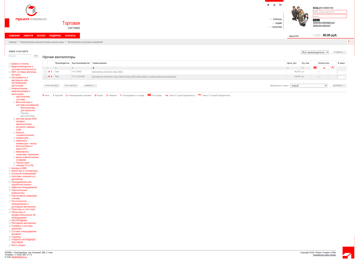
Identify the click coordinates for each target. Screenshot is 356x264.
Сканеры (16, 237)
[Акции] (277, 23)
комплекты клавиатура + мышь (26, 142)
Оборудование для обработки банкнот (21, 183)
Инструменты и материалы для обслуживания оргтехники (19, 81)
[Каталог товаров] (41, 35)
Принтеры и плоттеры (23, 209)
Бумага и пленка (20, 63)
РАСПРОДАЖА (19, 220)
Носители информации (23, 173)
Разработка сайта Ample (324, 255)
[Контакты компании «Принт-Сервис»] (70, 35)
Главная (13, 42)
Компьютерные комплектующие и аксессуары (42, 42)
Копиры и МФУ (19, 168)
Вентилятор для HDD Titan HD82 (107, 71)
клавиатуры (22, 138)
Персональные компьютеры (19, 191)
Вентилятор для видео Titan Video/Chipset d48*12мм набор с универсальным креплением (134, 76)
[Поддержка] (55, 35)
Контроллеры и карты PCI (24, 147)
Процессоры (22, 162)
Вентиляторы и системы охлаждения (85, 42)
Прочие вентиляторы (28, 114)
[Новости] (28, 35)
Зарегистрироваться (324, 22)
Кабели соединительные (25, 134)
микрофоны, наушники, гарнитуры (27, 153)
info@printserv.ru (19, 257)
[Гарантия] (275, 27)
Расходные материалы (23, 223)
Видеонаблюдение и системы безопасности (23, 68)
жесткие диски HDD (26, 118)
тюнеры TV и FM (24, 165)
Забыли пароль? (322, 25)
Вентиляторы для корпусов (28, 109)
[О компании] (14, 35)
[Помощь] (276, 19)
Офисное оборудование (24, 187)
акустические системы (23, 98)
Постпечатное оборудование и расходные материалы (23, 204)
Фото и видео (18, 245)
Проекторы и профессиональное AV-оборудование (23, 215)
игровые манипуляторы (24, 122)
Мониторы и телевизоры (24, 171)
